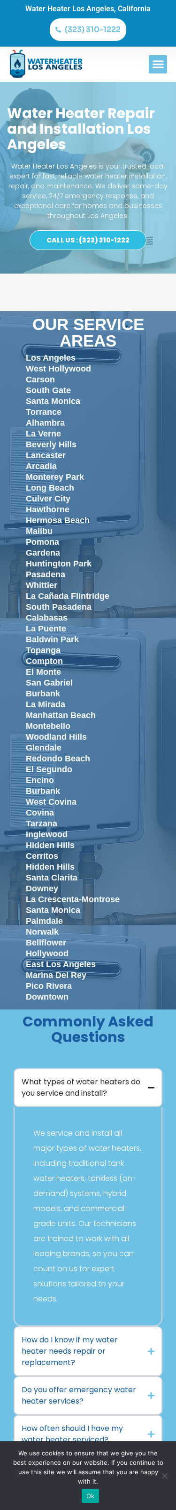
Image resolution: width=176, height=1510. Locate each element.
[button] (158, 64)
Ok (90, 1496)
